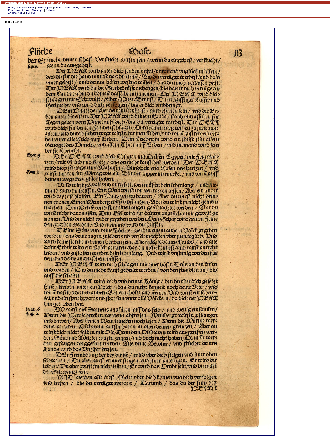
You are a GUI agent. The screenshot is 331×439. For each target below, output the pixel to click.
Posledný (50, 10)
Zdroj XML (86, 7)
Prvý (10, 10)
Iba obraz (30, 13)
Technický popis (44, 7)
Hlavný (11, 7)
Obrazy (75, 7)
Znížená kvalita (16, 13)
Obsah (57, 7)
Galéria (66, 7)
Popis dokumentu (25, 7)
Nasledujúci (38, 10)
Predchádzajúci (22, 10)
